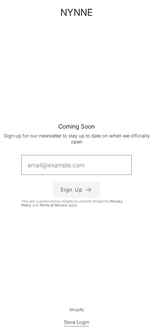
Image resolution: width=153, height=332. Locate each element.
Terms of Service (53, 205)
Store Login (76, 322)
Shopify (76, 309)
